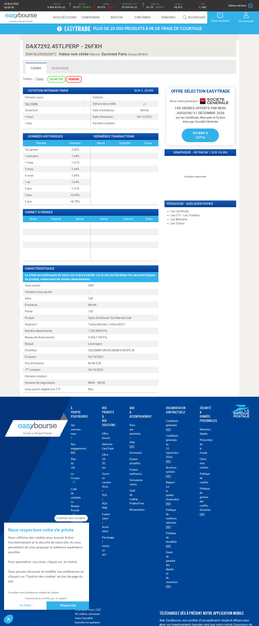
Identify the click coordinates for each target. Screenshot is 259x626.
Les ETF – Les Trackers (185, 215)
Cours (36, 68)
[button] (8, 619)
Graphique (60, 68)
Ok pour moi (68, 605)
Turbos (27, 78)
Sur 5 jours (143, 90)
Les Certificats (180, 211)
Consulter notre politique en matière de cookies (33, 592)
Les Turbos (178, 223)
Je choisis (25, 605)
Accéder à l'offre (200, 135)
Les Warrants (179, 219)
